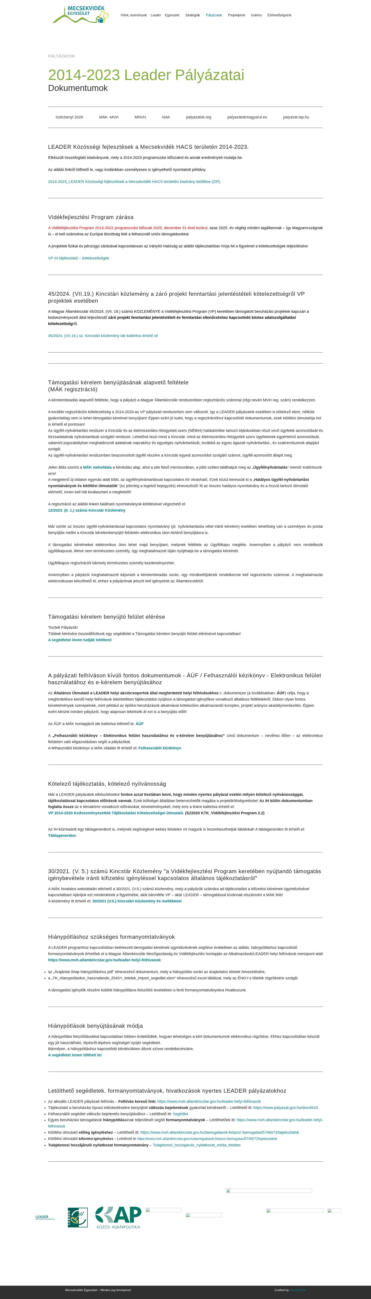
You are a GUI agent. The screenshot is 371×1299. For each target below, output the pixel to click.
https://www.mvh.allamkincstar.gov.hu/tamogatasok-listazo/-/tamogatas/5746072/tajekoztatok (219, 1132)
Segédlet (180, 1114)
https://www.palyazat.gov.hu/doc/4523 (285, 1108)
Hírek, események (134, 15)
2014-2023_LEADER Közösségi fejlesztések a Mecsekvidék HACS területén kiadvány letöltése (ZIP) (134, 181)
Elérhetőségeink (279, 15)
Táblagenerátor (62, 835)
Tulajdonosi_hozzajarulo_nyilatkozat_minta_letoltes (197, 1145)
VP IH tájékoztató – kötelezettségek (78, 258)
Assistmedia (297, 1290)
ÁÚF (140, 724)
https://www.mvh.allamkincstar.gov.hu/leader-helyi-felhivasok (104, 960)
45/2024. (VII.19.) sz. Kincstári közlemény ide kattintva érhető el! (103, 336)
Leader (156, 15)
